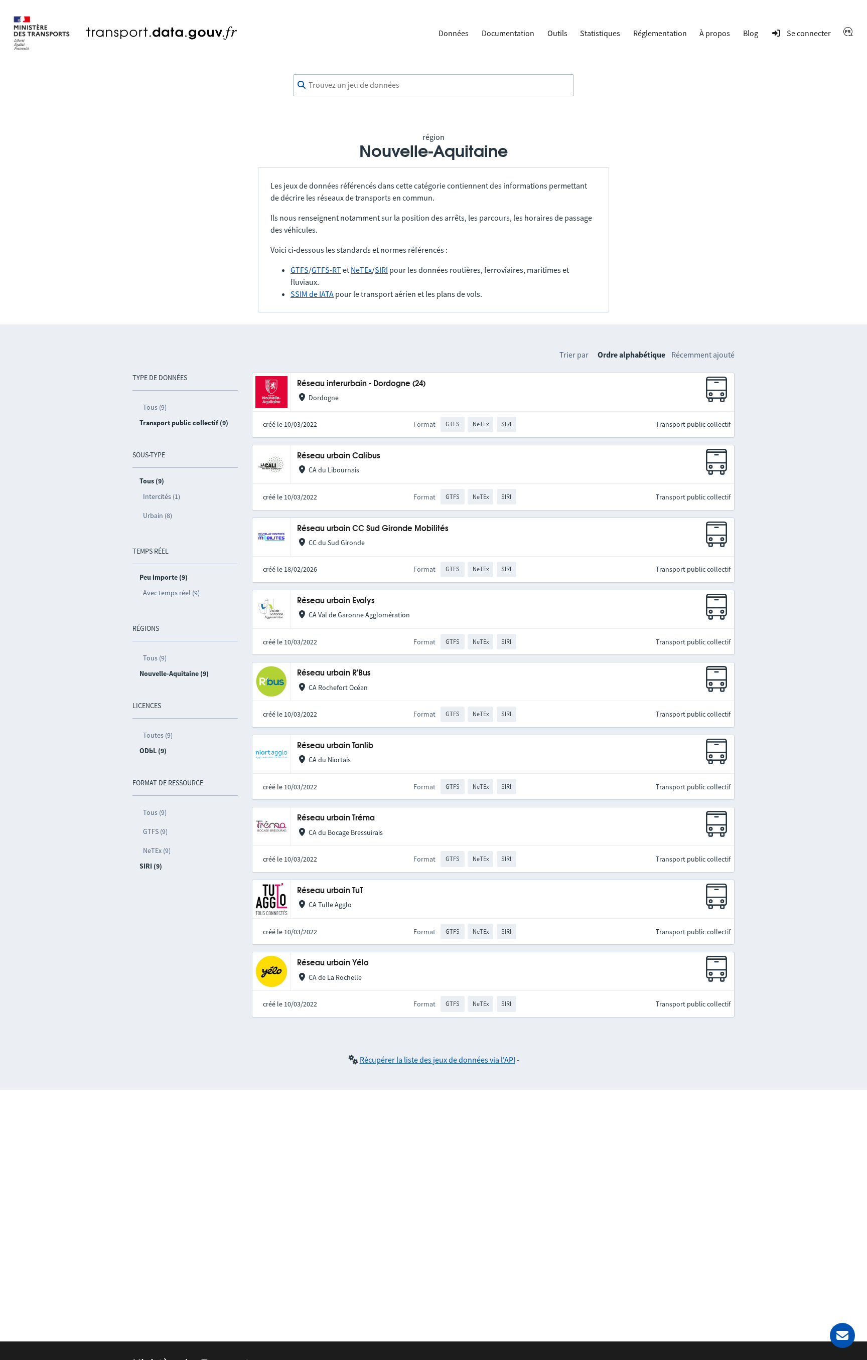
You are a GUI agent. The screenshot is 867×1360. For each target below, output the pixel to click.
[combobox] (433, 85)
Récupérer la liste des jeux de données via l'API (437, 1060)
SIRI (381, 270)
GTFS (300, 270)
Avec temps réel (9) (171, 592)
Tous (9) (155, 407)
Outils (557, 33)
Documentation (508, 33)
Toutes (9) (158, 735)
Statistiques (600, 33)
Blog (750, 33)
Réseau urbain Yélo (333, 963)
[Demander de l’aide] (842, 1335)
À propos (714, 33)
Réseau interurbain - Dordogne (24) (361, 384)
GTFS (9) (155, 831)
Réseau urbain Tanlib (335, 746)
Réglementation (660, 33)
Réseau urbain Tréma (336, 818)
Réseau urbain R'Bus (334, 673)
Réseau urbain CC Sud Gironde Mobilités (373, 529)
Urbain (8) (157, 515)
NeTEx (361, 270)
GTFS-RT (326, 270)
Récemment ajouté (703, 355)
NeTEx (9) (157, 850)
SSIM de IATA (312, 294)
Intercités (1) (161, 496)
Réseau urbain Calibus (338, 456)
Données (454, 33)
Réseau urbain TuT (330, 891)
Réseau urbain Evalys (336, 601)
